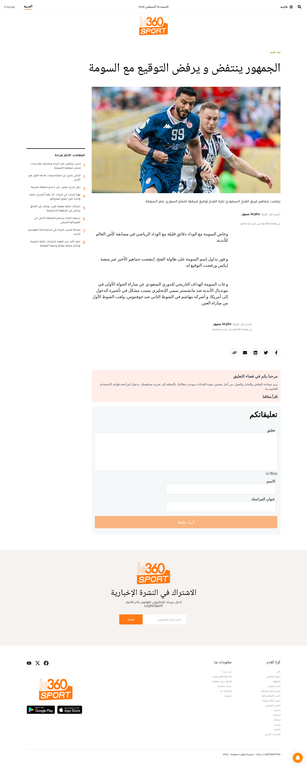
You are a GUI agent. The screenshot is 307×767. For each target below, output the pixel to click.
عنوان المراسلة (263, 499)
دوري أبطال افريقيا (270, 690)
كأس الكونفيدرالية (271, 695)
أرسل (131, 619)
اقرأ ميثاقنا (270, 396)
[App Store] (69, 709)
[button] (298, 758)
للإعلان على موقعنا (222, 681)
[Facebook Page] (46, 662)
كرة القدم (275, 52)
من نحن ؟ (227, 671)
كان (278, 671)
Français (9, 7)
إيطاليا (277, 719)
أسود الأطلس (273, 676)
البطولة (276, 681)
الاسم (270, 481)
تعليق (271, 430)
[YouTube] (29, 662)
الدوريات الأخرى (272, 734)
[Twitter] (37, 662)
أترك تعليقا (186, 522)
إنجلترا (277, 710)
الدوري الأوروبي (272, 705)
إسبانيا (276, 714)
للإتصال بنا (226, 690)
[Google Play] (41, 709)
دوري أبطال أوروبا (271, 700)
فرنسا (277, 724)
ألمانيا (277, 729)
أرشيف (228, 695)
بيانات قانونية (225, 686)
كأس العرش (273, 686)
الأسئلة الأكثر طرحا (222, 676)
